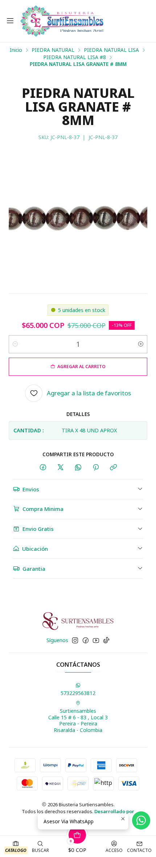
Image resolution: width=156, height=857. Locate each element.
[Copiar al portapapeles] (113, 467)
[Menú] (10, 21)
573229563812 (78, 693)
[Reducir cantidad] (15, 344)
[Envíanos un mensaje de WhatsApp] (141, 820)
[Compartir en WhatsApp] (78, 467)
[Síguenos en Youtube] (96, 640)
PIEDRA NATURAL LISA (111, 50)
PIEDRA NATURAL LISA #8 (74, 57)
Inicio (16, 50)
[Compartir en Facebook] (43, 467)
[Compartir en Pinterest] (96, 467)
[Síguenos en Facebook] (85, 640)
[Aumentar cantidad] (141, 344)
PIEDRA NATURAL (53, 50)
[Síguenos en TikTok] (106, 640)
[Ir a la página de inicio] (62, 21)
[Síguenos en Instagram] (75, 640)
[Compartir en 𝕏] (60, 467)
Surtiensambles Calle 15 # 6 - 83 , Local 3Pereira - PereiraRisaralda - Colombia (78, 720)
